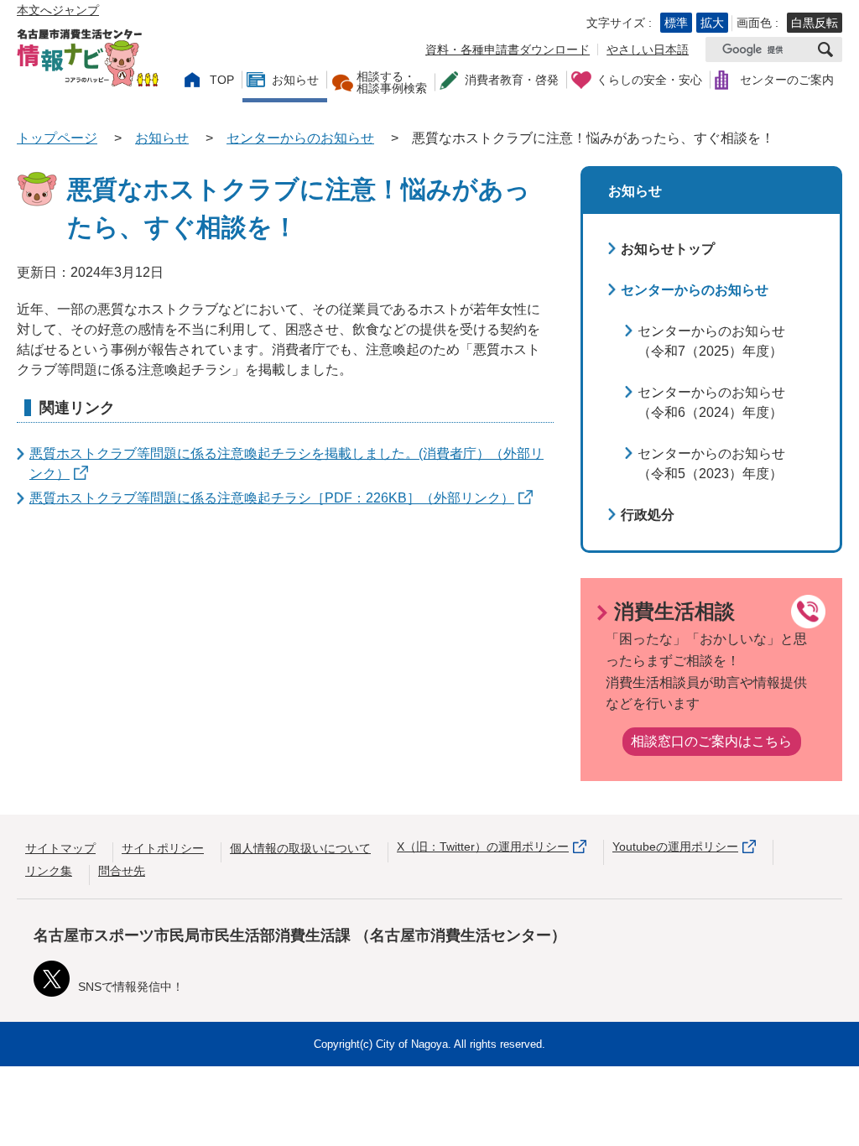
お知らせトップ (668, 249)
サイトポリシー (163, 848)
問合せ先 (121, 871)
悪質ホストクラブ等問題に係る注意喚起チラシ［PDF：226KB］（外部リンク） (271, 498)
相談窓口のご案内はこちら (711, 741)
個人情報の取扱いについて (300, 848)
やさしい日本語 (648, 49)
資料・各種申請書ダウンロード (507, 49)
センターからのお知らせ (300, 138)
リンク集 (48, 871)
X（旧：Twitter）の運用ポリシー (483, 846)
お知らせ (162, 138)
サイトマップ (60, 848)
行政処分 (647, 515)
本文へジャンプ (58, 10)
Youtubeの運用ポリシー (675, 846)
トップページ (57, 138)
